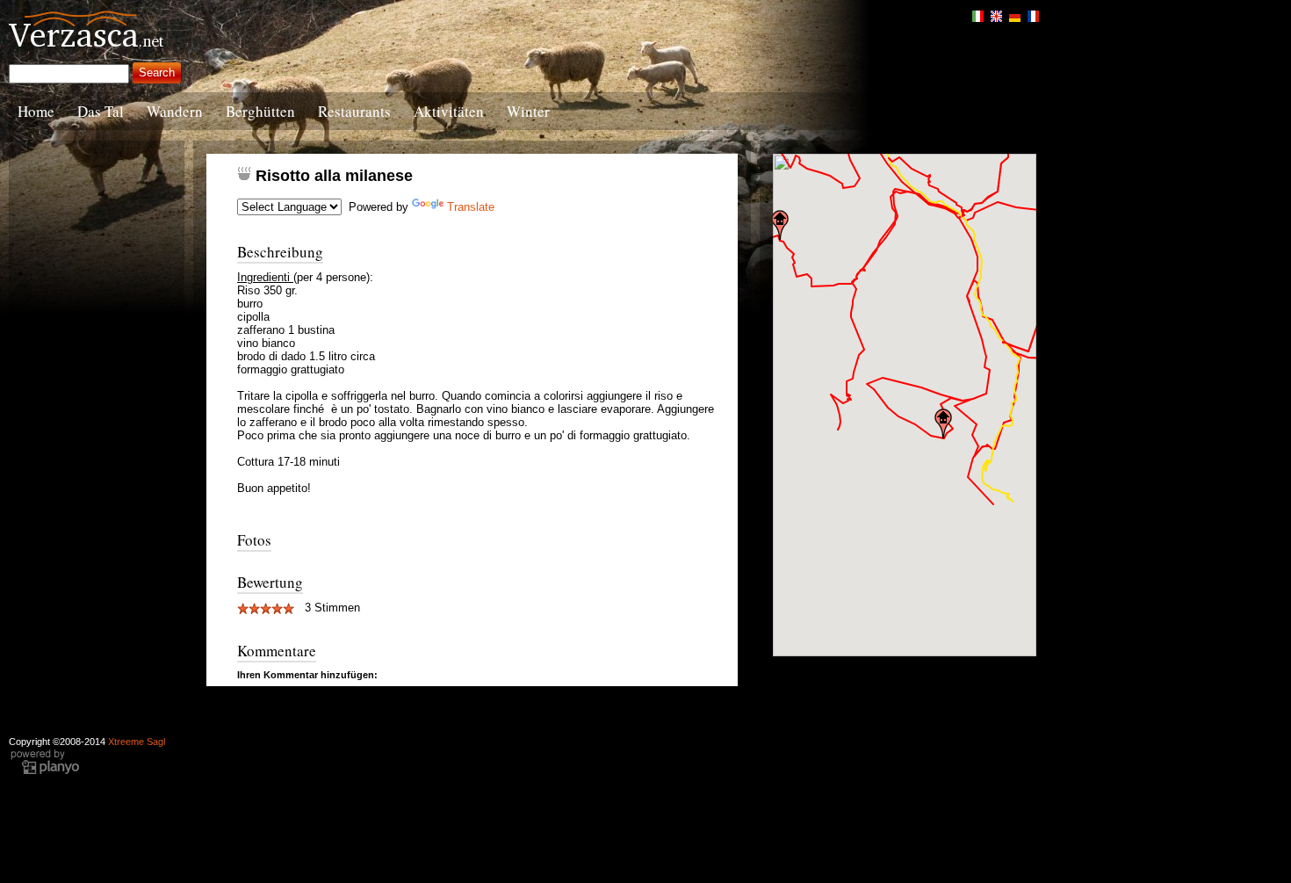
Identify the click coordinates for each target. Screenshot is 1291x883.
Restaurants (354, 111)
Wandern (175, 111)
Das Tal (100, 111)
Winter (528, 111)
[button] (780, 225)
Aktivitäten (449, 111)
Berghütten (260, 111)
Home (36, 111)
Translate (470, 207)
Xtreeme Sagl (136, 741)
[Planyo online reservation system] (45, 772)
